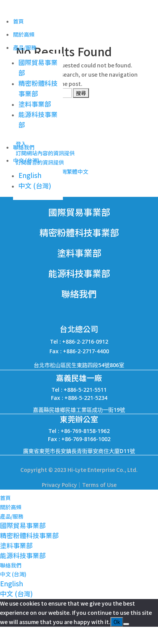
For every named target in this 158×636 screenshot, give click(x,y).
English (29, 175)
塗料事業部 (34, 104)
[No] (126, 624)
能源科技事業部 (23, 555)
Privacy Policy (59, 484)
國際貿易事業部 (23, 525)
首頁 (18, 21)
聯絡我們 (24, 147)
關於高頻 (24, 34)
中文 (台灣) (26, 160)
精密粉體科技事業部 (29, 535)
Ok (117, 622)
